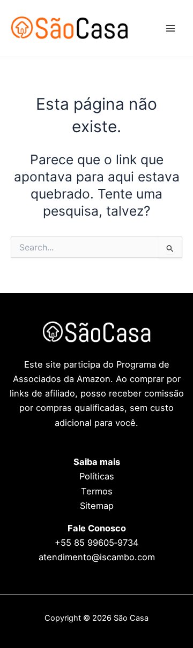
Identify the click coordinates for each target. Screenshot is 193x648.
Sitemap (97, 505)
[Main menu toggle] (170, 29)
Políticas (96, 476)
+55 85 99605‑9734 (97, 542)
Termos (97, 491)
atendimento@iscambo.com (97, 557)
